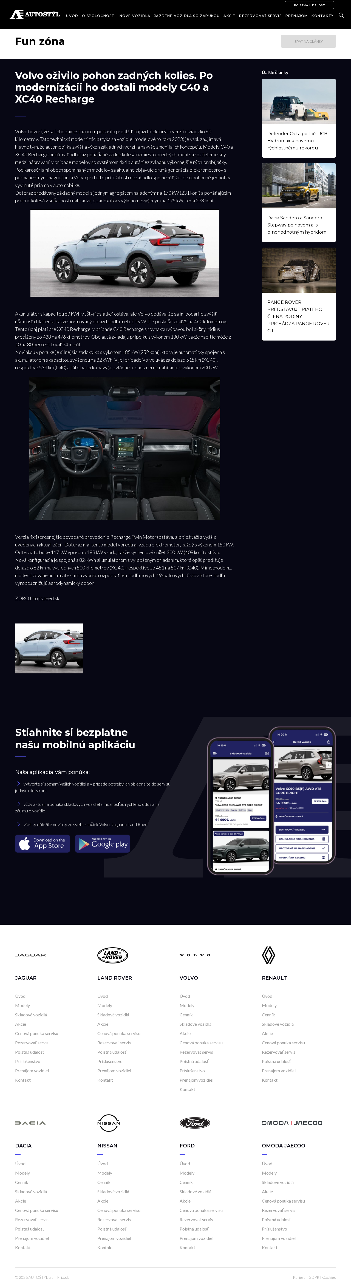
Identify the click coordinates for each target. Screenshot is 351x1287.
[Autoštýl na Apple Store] (43, 843)
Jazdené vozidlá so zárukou (187, 16)
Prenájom (296, 16)
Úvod (72, 16)
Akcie (229, 16)
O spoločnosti (99, 16)
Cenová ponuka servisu (36, 1033)
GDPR (313, 1277)
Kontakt (23, 1079)
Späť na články (309, 41)
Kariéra (299, 1277)
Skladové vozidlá (31, 1014)
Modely (22, 1005)
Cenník (186, 1014)
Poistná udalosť (309, 5)
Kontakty (322, 16)
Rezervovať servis (260, 16)
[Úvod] (30, 954)
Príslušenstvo (27, 1061)
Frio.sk (63, 1277)
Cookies (329, 1277)
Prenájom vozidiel (32, 1070)
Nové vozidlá (135, 16)
